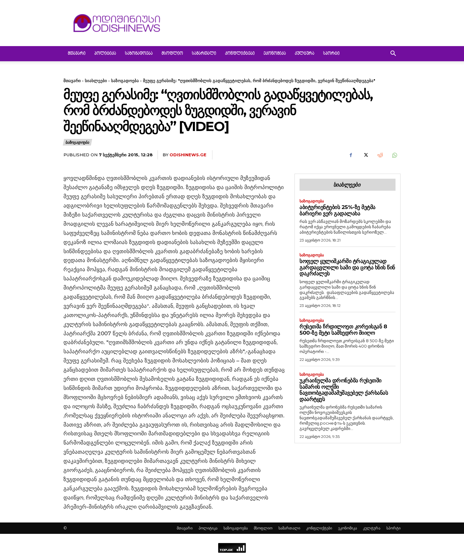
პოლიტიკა (105, 53)
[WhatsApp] (394, 155)
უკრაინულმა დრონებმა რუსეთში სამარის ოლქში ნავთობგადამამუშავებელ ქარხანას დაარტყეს (344, 389)
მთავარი (77, 53)
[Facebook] (350, 155)
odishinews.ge (188, 154)
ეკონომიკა (275, 53)
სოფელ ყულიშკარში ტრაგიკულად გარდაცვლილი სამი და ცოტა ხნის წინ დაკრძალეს (347, 267)
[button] (393, 54)
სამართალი (204, 53)
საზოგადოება (139, 53)
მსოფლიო (172, 53)
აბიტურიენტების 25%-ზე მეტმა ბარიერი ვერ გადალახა (338, 210)
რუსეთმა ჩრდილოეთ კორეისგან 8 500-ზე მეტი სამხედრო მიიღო (343, 329)
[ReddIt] (379, 155)
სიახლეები (96, 80)
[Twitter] (365, 155)
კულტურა (304, 53)
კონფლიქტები (240, 53)
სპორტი (331, 53)
